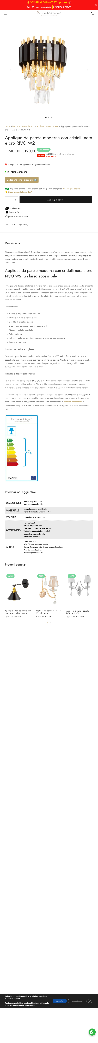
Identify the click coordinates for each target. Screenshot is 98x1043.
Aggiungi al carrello (56, 199)
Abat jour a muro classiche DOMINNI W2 (77, 612)
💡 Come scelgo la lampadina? (18, 192)
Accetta (59, 1001)
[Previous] (9, 590)
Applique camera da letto (47, 126)
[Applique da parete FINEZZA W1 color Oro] (49, 589)
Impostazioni (77, 1001)
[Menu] (5, 14)
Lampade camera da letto (23, 126)
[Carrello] (92, 13)
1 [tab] (47, 622)
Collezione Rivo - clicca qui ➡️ (22, 179)
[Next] (89, 590)
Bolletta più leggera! (72, 188)
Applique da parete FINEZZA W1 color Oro (48, 612)
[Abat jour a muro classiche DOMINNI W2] (79, 590)
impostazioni (30, 1005)
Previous (10, 70)
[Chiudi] (96, 5)
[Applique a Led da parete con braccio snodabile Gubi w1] (18, 589)
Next (87, 70)
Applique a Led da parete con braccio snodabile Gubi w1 (18, 612)
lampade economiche (73, 401)
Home (7, 126)
